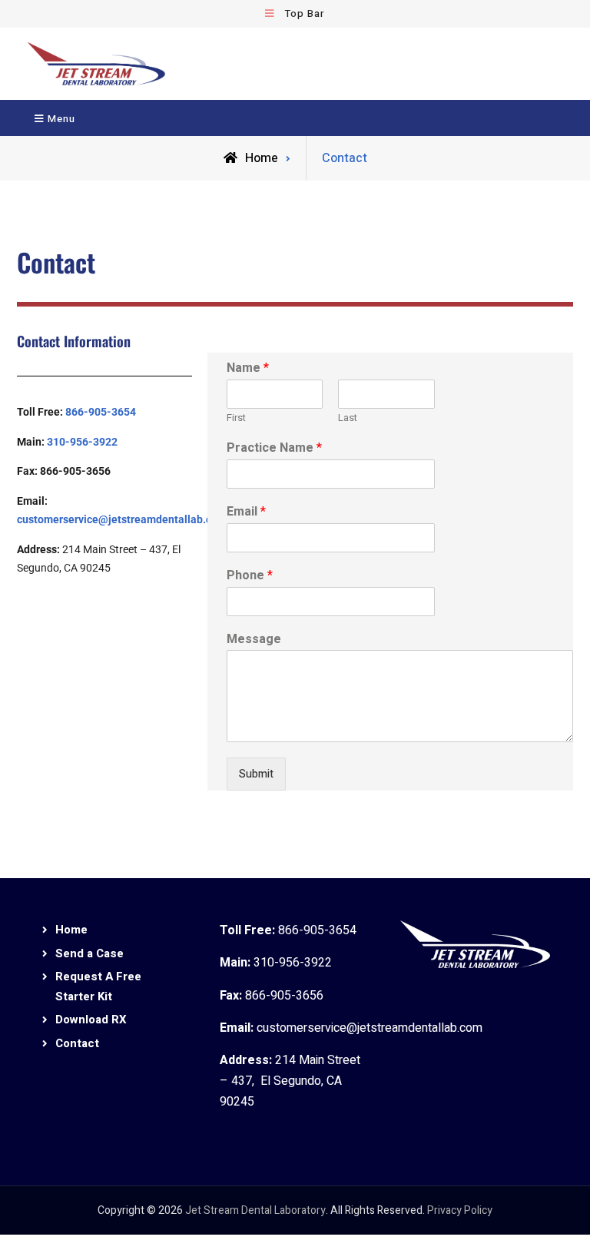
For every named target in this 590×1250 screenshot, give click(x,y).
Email (246, 512)
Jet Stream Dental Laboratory (255, 1210)
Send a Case (89, 953)
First (236, 418)
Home (71, 929)
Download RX (91, 1019)
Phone (250, 576)
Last (347, 418)
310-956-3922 (82, 442)
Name (248, 368)
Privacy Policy (459, 1210)
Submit (256, 774)
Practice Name (274, 448)
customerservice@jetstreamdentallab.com (122, 519)
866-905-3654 (100, 412)
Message (254, 640)
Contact (77, 1043)
